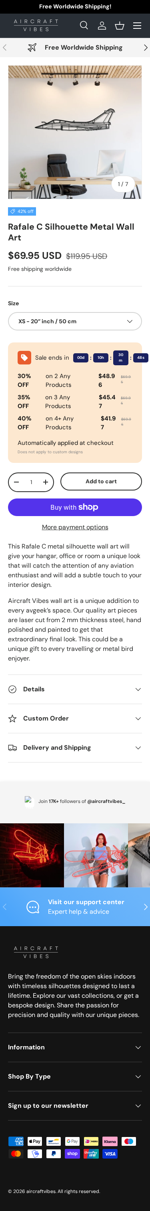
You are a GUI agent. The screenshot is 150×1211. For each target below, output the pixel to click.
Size (13, 303)
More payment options (75, 527)
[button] (119, 25)
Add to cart (101, 481)
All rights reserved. (79, 1191)
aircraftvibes (41, 1191)
